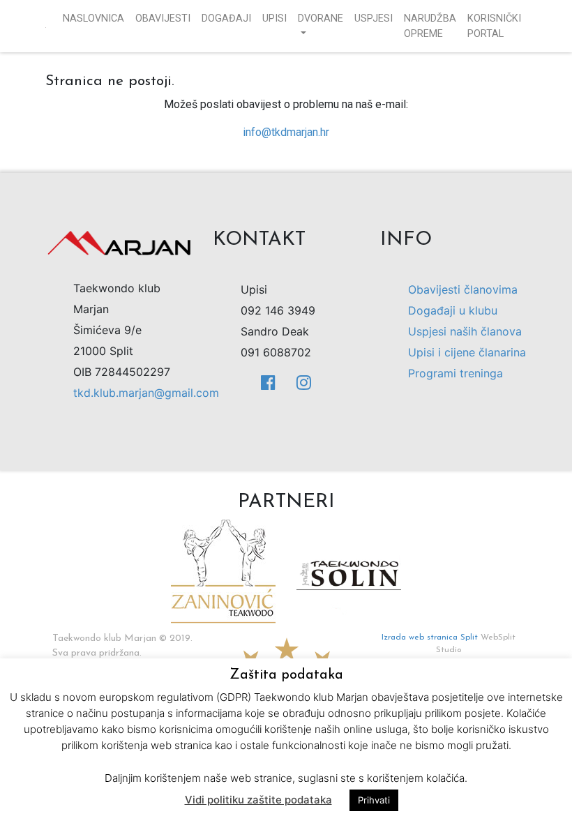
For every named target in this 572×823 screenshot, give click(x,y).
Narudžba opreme (430, 26)
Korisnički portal (494, 26)
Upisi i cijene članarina (467, 352)
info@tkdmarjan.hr (286, 132)
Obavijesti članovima (463, 289)
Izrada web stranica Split (430, 637)
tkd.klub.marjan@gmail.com (146, 393)
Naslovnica (93, 18)
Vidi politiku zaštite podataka (258, 799)
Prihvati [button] (374, 800)
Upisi (274, 18)
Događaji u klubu (452, 310)
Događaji (226, 18)
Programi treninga (455, 373)
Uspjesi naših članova (465, 331)
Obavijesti (162, 18)
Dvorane (320, 18)
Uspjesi (373, 18)
